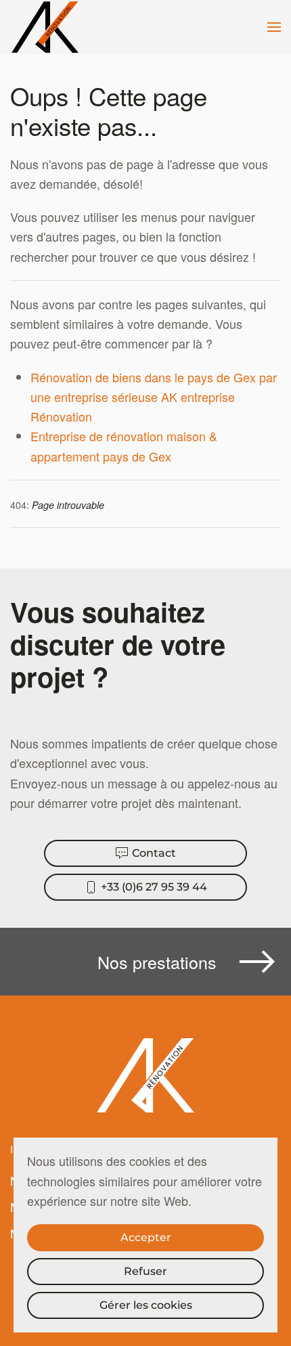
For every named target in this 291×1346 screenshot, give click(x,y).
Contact (154, 853)
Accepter (145, 1237)
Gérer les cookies (145, 1305)
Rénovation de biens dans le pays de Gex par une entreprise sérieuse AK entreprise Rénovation (153, 397)
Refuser (145, 1271)
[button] (274, 27)
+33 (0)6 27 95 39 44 (154, 886)
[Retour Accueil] (47, 27)
